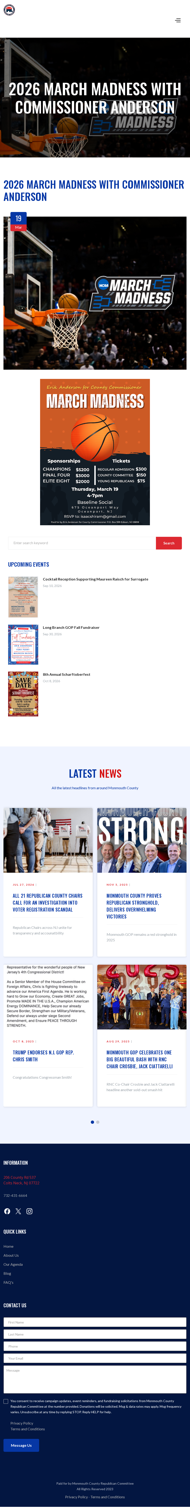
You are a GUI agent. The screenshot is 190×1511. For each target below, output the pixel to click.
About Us (11, 1255)
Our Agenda (13, 1264)
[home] (96, 10)
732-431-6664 (15, 1195)
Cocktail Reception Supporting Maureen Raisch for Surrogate (95, 579)
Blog (7, 1273)
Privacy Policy (76, 1497)
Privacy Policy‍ (21, 1423)
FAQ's (8, 1282)
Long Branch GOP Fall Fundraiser (71, 627)
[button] (177, 19)
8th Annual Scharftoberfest (66, 674)
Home (8, 1246)
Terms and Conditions (27, 1429)
